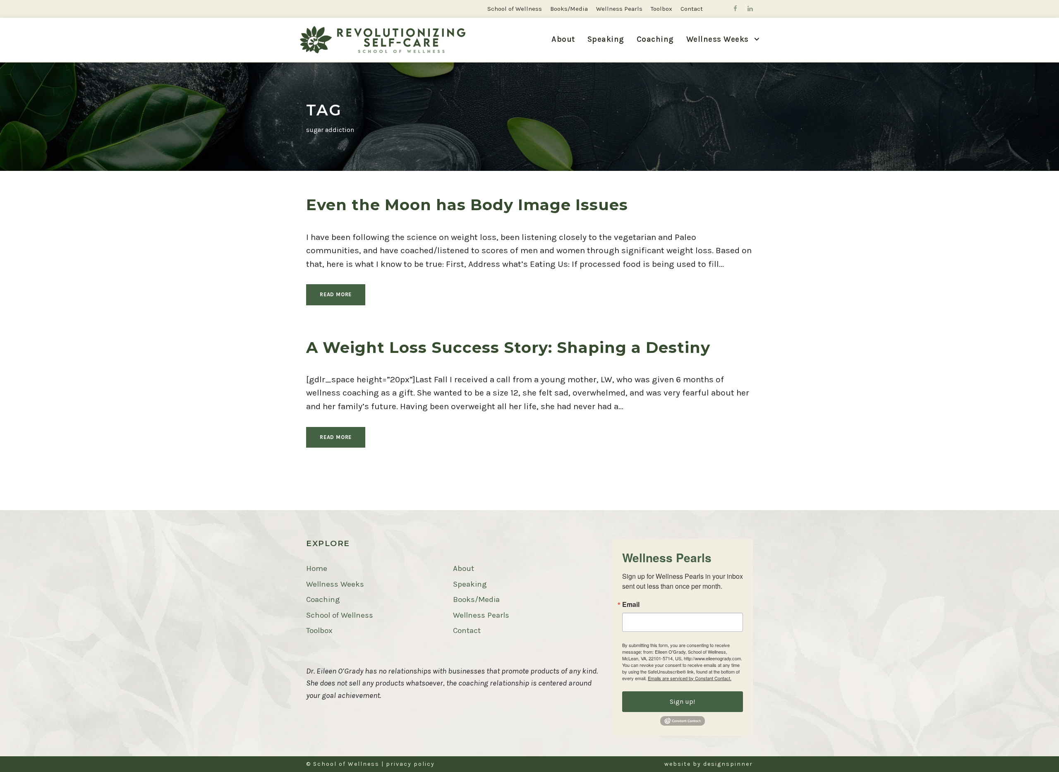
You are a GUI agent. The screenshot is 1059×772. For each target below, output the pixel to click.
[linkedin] (750, 8)
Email (631, 604)
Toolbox (661, 8)
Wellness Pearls (619, 8)
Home (316, 568)
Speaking (605, 39)
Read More (336, 294)
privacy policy (410, 763)
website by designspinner (708, 763)
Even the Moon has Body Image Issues (467, 204)
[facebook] (735, 8)
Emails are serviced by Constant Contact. (689, 678)
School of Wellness (514, 8)
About (563, 39)
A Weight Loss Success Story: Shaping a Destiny (508, 347)
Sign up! (682, 701)
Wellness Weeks (335, 584)
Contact (691, 8)
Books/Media (569, 8)
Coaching (655, 39)
